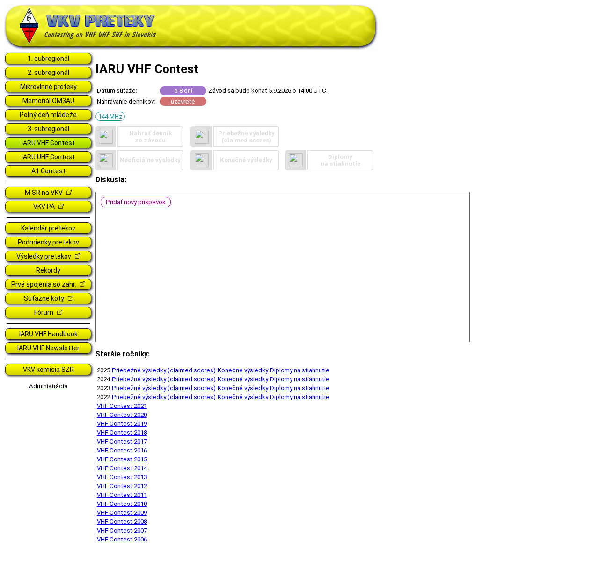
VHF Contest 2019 (122, 423)
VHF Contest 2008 (122, 521)
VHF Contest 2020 (122, 414)
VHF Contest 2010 (122, 503)
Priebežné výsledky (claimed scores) (164, 370)
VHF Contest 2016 (122, 450)
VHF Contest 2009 (122, 512)
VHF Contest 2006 (122, 539)
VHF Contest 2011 (122, 494)
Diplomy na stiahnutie (299, 370)
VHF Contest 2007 (122, 530)
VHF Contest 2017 (122, 441)
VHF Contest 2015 (122, 459)
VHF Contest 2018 (122, 432)
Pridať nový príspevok (136, 202)
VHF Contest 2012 (122, 485)
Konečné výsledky (243, 370)
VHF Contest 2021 (122, 405)
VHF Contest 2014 (122, 468)
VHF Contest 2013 (122, 477)
